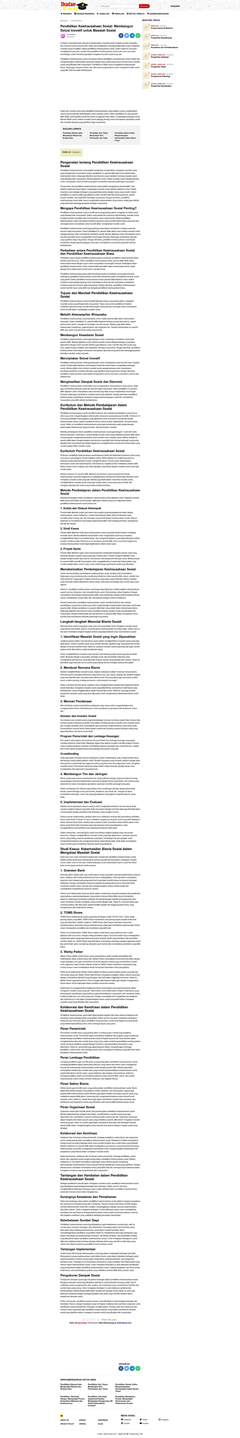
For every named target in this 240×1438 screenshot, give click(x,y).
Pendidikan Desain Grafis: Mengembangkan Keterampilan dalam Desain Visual (125, 137)
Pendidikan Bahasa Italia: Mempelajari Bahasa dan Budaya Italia (72, 135)
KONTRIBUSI (103, 1420)
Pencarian (144, 6)
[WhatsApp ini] (137, 35)
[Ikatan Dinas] (74, 6)
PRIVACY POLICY (67, 1424)
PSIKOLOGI (154, 26)
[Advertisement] (100, 91)
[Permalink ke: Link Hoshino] (62, 35)
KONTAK (82, 1420)
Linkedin (127, 1423)
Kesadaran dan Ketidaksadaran (164, 47)
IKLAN (100, 1424)
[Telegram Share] (132, 35)
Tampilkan (75, 152)
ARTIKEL (154, 55)
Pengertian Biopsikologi (161, 38)
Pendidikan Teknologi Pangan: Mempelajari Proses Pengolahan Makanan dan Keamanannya (72, 1399)
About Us (64, 1420)
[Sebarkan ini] (121, 35)
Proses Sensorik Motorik (161, 28)
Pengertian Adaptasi (160, 57)
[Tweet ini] (126, 35)
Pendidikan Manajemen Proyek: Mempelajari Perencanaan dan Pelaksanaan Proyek (125, 1399)
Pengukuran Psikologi (160, 76)
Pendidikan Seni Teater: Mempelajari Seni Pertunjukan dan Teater (99, 135)
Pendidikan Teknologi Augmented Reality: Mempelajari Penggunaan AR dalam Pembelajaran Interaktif (100, 1401)
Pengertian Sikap (158, 66)
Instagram (165, 1419)
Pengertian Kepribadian (161, 86)
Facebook (127, 1419)
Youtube (145, 1423)
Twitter (144, 1419)
